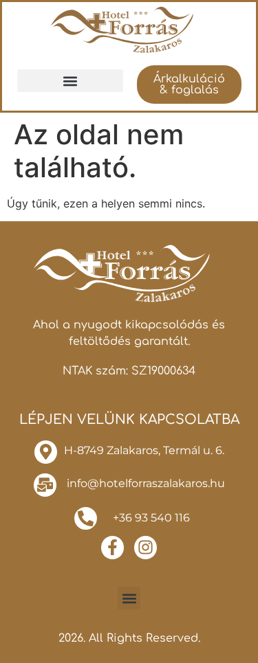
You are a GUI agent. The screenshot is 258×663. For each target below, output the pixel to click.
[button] (70, 80)
